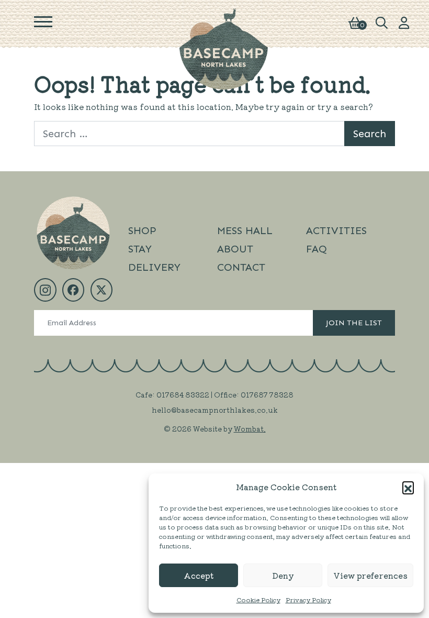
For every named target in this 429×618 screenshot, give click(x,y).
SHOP (142, 230)
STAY (140, 248)
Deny (283, 575)
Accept (198, 575)
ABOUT (235, 248)
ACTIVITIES (336, 230)
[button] (408, 487)
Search (369, 133)
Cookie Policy (258, 599)
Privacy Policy (308, 599)
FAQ (316, 248)
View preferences (370, 575)
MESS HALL (245, 230)
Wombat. (250, 428)
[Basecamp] (223, 47)
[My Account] (404, 21)
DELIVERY (154, 267)
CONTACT (241, 267)
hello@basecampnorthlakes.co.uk (215, 409)
